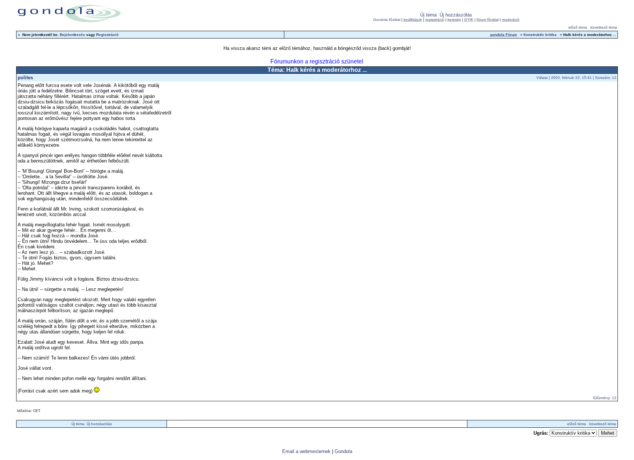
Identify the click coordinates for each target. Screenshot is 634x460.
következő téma (603, 27)
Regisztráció (107, 35)
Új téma (428, 15)
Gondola (343, 451)
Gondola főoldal (386, 20)
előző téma (577, 27)
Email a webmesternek (306, 451)
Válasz (542, 78)
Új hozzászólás (456, 15)
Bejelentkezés (72, 35)
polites (25, 77)
